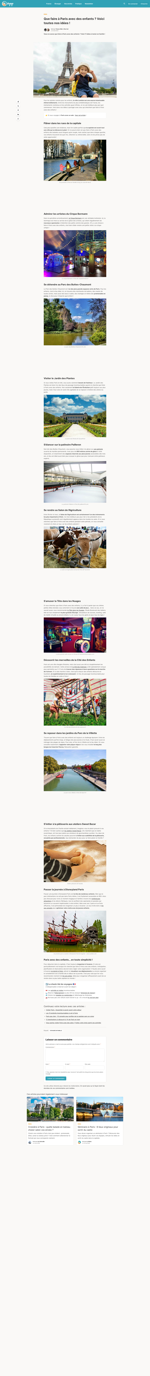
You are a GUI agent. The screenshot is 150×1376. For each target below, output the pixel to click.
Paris (45, 14)
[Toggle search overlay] (124, 4)
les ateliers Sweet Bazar (72, 831)
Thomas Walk (59, 29)
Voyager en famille (56, 1030)
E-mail (67, 1064)
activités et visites (57, 990)
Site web (87, 1064)
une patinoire (98, 449)
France (48, 4)
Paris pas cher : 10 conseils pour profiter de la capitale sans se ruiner (70, 1016)
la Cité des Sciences (79, 667)
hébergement (59, 993)
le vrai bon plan (93, 997)
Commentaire (50, 1047)
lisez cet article (80, 115)
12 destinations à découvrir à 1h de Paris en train (63, 1019)
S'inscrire (144, 4)
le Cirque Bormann (75, 218)
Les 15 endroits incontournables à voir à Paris (62, 1013)
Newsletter (89, 4)
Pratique (78, 4)
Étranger (58, 4)
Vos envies (68, 4)
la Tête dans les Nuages (75, 610)
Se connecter (133, 4)
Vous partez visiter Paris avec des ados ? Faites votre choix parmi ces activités (73, 1023)
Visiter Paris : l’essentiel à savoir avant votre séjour (63, 1010)
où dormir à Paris (57, 971)
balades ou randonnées (64, 995)
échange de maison (88, 993)
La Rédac (89, 1141)
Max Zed (66, 29)
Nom (48, 1064)
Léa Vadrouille (41, 1141)
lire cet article (67, 976)
